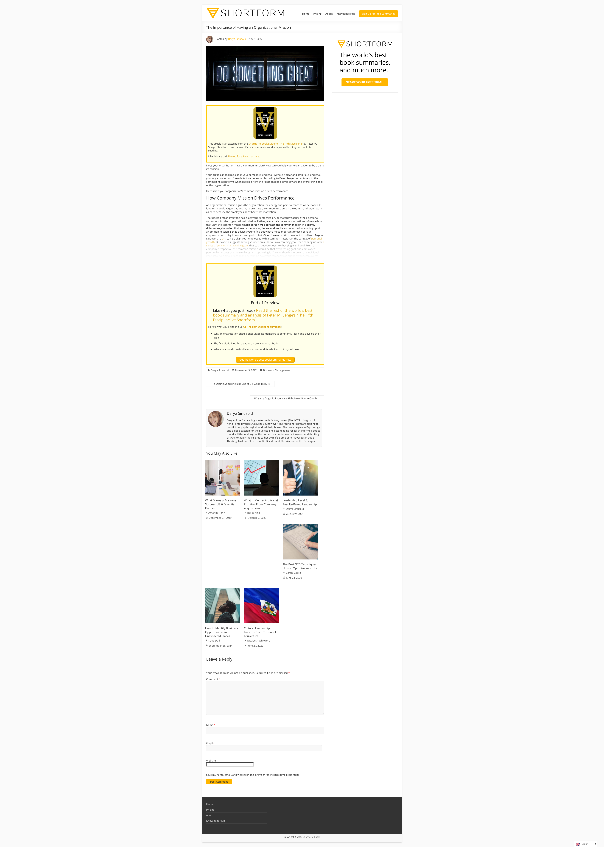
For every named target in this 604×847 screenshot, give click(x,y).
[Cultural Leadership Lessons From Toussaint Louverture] (261, 589)
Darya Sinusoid (237, 39)
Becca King (253, 512)
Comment (213, 679)
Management (283, 370)
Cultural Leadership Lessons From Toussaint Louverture (260, 632)
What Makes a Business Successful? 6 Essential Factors (220, 504)
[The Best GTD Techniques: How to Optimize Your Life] (300, 526)
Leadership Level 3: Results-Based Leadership (300, 502)
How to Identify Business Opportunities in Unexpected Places (221, 632)
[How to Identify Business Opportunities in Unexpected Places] (222, 589)
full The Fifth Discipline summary (262, 326)
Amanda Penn (216, 512)
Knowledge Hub (346, 13)
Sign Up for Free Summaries (378, 13)
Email (210, 743)
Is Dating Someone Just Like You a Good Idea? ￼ (240, 383)
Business (268, 370)
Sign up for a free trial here (243, 156)
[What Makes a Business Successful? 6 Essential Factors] (222, 462)
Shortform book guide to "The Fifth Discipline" (276, 143)
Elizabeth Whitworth (259, 640)
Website (211, 760)
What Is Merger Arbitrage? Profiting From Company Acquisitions (261, 504)
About (329, 13)
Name (210, 725)
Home (305, 13)
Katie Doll (214, 640)
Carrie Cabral (294, 572)
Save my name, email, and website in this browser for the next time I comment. (252, 774)
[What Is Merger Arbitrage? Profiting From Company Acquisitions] (261, 462)
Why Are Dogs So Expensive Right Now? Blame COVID (287, 398)
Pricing (317, 13)
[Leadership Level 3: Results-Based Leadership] (300, 462)
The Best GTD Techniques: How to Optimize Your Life (300, 566)
